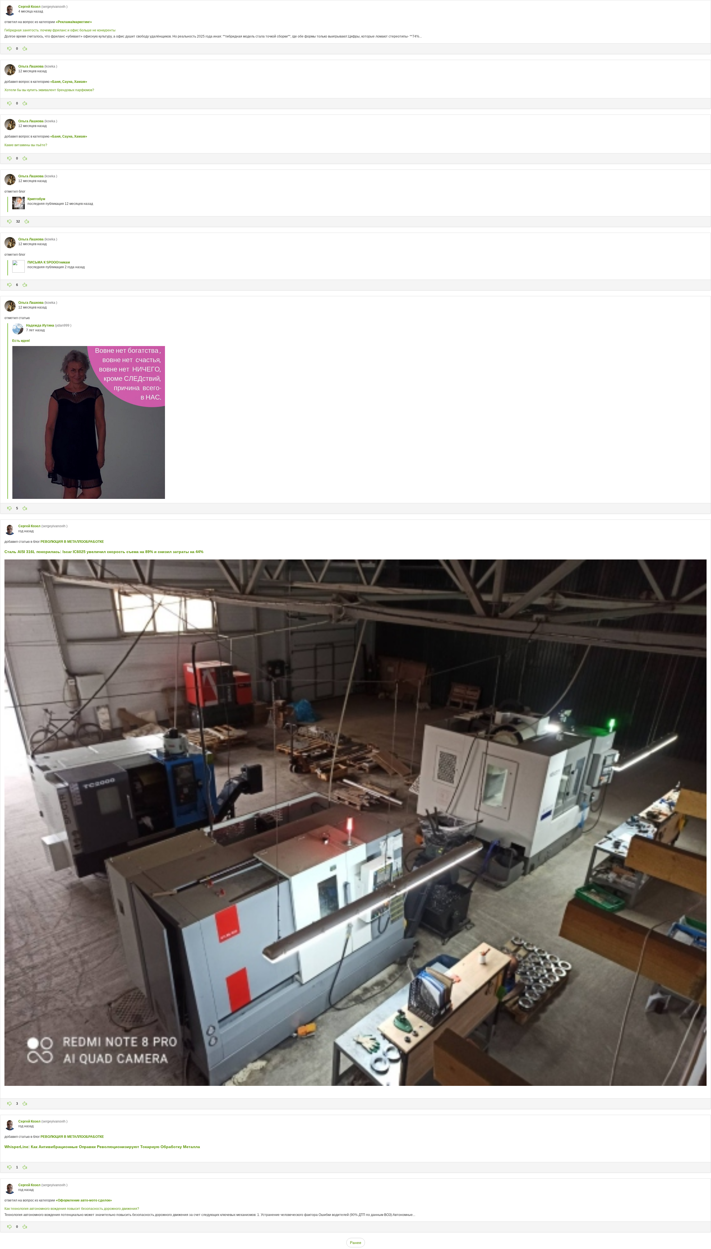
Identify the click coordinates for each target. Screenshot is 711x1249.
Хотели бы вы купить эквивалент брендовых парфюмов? (49, 90)
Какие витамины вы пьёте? (25, 145)
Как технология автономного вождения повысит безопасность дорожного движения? (71, 1209)
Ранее (355, 1242)
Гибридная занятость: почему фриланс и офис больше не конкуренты (60, 30)
